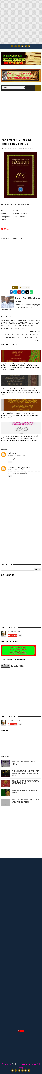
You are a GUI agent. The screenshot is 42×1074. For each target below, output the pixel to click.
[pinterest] (29, 46)
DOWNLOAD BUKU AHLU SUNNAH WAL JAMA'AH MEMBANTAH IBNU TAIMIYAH (26, 800)
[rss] (22, 46)
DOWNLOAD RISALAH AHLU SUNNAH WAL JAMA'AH (24, 791)
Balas (9, 462)
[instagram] (19, 46)
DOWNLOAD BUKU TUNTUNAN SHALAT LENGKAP (23, 762)
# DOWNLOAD (24, 288)
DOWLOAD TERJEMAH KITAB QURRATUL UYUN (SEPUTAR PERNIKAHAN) (26, 782)
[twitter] (12, 46)
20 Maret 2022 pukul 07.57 (16, 470)
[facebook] (15, 46)
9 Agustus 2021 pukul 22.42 (17, 455)
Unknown (12, 453)
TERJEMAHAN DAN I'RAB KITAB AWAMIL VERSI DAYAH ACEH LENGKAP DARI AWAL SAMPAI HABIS (25, 773)
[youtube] (26, 46)
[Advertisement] (21, 23)
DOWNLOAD (29, 148)
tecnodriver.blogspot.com (19, 467)
